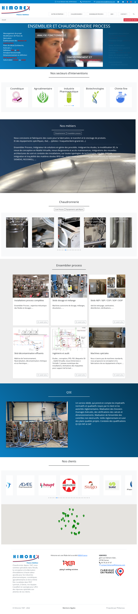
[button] (66, 105)
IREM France (82, 555)
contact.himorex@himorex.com (105, 2)
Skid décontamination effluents (29, 353)
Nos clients (69, 461)
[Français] (127, 2)
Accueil (4, 20)
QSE (112, 14)
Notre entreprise (57, 14)
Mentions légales (69, 608)
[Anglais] (131, 2)
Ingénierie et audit (60, 353)
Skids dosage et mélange (64, 300)
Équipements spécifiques (74, 209)
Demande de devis (130, 20)
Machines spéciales (100, 353)
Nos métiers (68, 126)
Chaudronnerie (76, 14)
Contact (123, 14)
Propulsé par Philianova (115, 608)
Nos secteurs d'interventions (69, 73)
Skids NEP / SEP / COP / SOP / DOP (107, 300)
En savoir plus (42, 322)
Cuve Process (59, 209)
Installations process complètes (29, 300)
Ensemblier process (96, 14)
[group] (17, 97)
